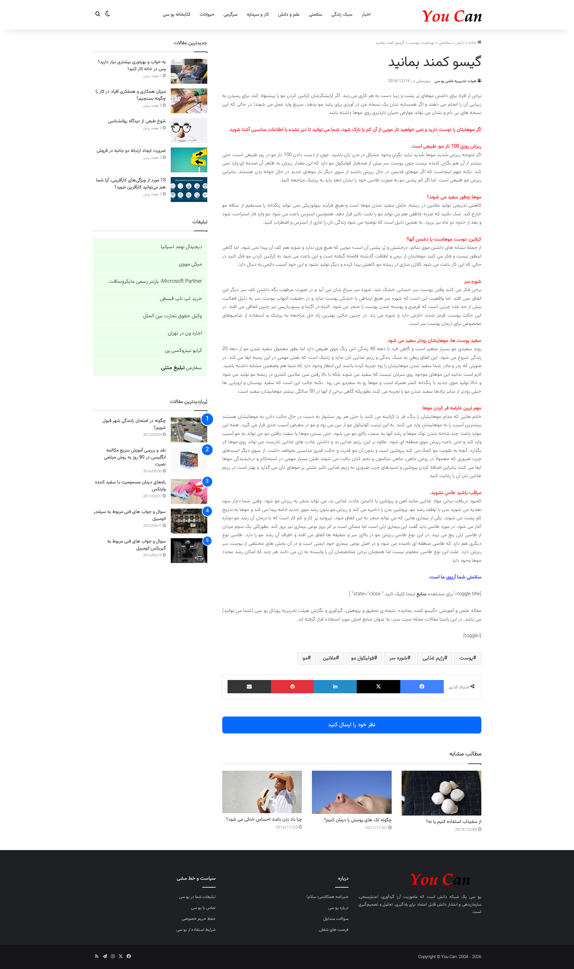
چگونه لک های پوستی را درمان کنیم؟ (358, 820)
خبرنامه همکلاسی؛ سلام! (327, 897)
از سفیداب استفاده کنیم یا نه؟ (453, 821)
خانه (473, 43)
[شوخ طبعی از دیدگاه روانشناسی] (189, 130)
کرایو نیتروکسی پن (183, 350)
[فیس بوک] (422, 686)
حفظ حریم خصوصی (199, 919)
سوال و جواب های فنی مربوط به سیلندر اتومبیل (130, 515)
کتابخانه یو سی (176, 14)
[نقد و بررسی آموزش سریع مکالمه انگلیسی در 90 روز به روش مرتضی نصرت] (189, 459)
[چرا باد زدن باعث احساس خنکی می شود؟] (262, 792)
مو (305, 658)
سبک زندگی (342, 14)
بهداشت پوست (421, 43)
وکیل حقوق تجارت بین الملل (172, 316)
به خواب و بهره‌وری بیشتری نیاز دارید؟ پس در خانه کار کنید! (132, 65)
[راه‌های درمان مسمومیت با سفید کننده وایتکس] (189, 491)
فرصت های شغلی (333, 929)
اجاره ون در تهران (185, 333)
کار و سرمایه (258, 14)
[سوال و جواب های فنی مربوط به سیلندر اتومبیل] (189, 521)
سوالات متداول (335, 919)
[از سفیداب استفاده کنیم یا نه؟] (441, 793)
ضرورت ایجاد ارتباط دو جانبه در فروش (131, 150)
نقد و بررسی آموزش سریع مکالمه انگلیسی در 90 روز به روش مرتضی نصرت (135, 457)
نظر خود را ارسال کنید (351, 725)
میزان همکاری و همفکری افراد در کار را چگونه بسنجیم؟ (131, 95)
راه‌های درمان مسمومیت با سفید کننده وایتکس (130, 486)
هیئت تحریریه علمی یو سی (455, 81)
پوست (466, 658)
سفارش (181, 367)
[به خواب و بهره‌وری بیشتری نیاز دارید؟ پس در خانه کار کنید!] (189, 71)
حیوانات (207, 14)
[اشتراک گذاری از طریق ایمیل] (249, 686)
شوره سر (398, 658)
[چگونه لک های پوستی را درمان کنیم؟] (352, 792)
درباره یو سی (338, 908)
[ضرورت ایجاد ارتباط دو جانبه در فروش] (189, 159)
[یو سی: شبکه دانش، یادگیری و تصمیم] (431, 15)
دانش (460, 43)
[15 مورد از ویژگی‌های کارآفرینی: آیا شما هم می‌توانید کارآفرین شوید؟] (189, 189)
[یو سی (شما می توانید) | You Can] (419, 878)
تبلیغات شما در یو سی (197, 897)
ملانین (329, 658)
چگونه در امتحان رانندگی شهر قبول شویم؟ (134, 424)
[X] (378, 686)
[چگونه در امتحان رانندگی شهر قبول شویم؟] (189, 430)
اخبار (366, 14)
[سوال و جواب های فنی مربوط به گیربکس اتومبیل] (189, 550)
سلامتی (315, 14)
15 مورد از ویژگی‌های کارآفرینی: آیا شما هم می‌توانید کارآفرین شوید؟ (131, 184)
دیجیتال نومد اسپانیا (181, 246)
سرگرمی (231, 14)
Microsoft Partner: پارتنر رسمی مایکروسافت (155, 281)
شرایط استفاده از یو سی (196, 929)
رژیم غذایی (433, 658)
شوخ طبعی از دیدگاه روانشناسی (137, 121)
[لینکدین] (335, 686)
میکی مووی (190, 264)
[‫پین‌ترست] (292, 686)
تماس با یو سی (203, 908)
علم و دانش (289, 14)
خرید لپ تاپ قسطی (181, 298)
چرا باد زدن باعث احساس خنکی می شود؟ (264, 819)
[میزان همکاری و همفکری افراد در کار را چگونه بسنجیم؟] (189, 100)
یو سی (475, 897)
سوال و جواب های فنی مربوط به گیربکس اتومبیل (136, 545)
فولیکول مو (362, 658)
